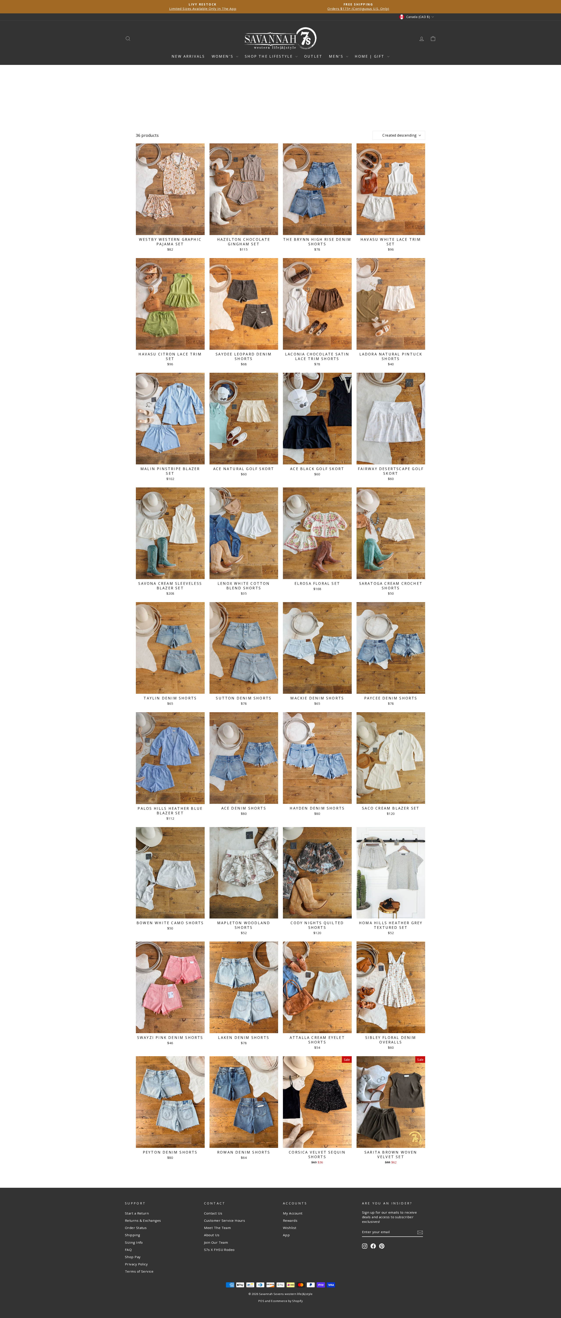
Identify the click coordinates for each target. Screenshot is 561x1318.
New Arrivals (188, 56)
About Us (212, 1235)
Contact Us (213, 1213)
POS (261, 1301)
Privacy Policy (136, 1264)
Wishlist (289, 1227)
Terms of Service (139, 1271)
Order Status (136, 1227)
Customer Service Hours (224, 1220)
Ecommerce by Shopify (287, 1301)
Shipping (132, 1235)
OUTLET (313, 56)
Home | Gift (370, 56)
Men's (337, 56)
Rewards (290, 1220)
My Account (293, 1213)
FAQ (128, 1249)
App (286, 1235)
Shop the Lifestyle (269, 56)
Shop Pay (133, 1257)
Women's (223, 56)
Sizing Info (134, 1242)
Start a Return (137, 1213)
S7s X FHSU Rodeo (219, 1249)
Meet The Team (217, 1227)
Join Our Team (216, 1242)
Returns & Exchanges (143, 1220)
